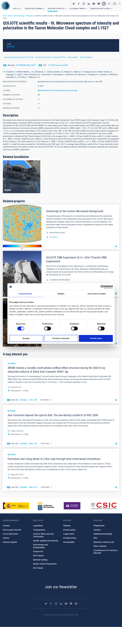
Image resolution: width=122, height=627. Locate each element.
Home (5, 16)
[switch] (47, 328)
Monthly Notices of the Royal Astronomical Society (57, 90)
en (109, 4)
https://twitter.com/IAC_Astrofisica (73, 3)
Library (6, 538)
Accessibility (68, 542)
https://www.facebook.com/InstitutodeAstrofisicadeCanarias (78, 3)
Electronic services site (104, 542)
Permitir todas (96, 338)
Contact (6, 526)
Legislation (38, 526)
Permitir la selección (61, 338)
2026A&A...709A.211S (29, 487)
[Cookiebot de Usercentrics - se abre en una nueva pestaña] (102, 287)
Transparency (39, 530)
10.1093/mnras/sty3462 (58, 65)
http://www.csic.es (104, 505)
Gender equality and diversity (45, 541)
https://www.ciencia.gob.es (16, 505)
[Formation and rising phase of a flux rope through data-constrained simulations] (116, 487)
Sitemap (66, 526)
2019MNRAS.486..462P (26, 65)
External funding (40, 560)
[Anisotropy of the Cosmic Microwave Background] (116, 246)
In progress (53, 237)
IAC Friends (38, 568)
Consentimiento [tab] (25, 294)
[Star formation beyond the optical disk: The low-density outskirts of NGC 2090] (116, 443)
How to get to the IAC (12, 530)
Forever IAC (38, 551)
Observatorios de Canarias (33, 8)
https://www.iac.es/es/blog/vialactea (103, 3)
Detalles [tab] (61, 294)
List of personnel (10, 534)
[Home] (5, 6)
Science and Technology (56, 8)
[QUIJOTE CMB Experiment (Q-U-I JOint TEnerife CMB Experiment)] (116, 293)
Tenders (97, 530)
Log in (114, 3)
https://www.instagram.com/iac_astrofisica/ (83, 3)
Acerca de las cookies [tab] (97, 294)
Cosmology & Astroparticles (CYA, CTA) (18, 57)
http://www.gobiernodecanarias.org (46, 506)
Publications (30, 16)
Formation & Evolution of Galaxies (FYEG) (50, 57)
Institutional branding (103, 534)
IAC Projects (38, 555)
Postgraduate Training (77, 8)
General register (10, 542)
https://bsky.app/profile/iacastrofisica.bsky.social (98, 3)
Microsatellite (73, 57)
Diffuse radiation (86, 57)
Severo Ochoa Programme (44, 564)
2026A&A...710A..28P (28, 400)
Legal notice (68, 534)
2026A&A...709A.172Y (28, 444)
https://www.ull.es (72, 506)
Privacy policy (69, 530)
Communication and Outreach (100, 8)
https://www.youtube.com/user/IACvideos (93, 3)
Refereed (11, 47)
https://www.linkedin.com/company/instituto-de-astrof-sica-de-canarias (88, 3)
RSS (95, 538)
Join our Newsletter (61, 586)
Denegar (26, 338)
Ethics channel (100, 546)
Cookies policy (69, 538)
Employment (99, 526)
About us (16, 8)
